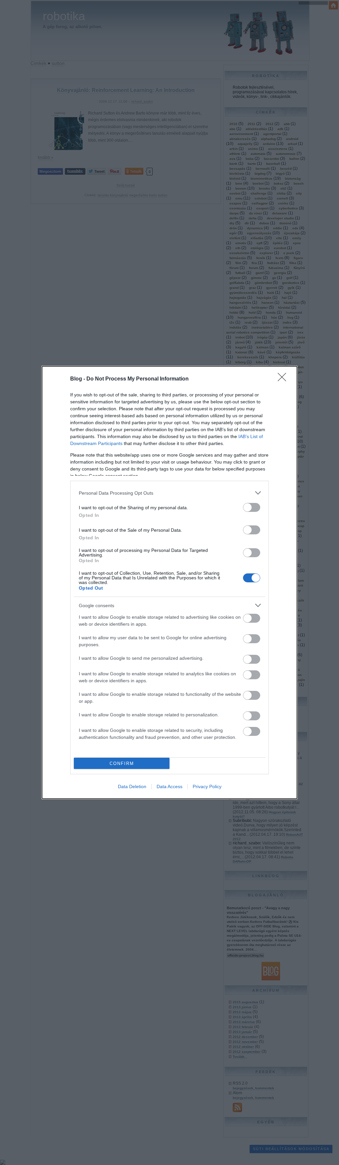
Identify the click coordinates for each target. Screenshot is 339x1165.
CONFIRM (122, 763)
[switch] (251, 507)
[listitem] (169, 492)
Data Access (169, 786)
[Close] (284, 379)
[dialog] (169, 582)
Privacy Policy (207, 786)
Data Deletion (132, 786)
